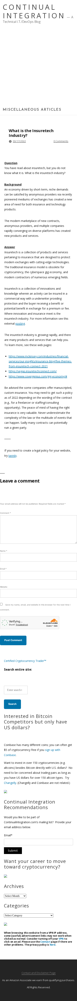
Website (3, 587)
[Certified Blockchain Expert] (5, 792)
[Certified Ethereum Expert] (5, 925)
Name (3, 551)
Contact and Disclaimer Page (39, 973)
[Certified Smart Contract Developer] (5, 876)
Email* (8, 835)
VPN (61, 938)
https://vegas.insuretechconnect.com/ (33, 371)
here (52, 944)
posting (20, 323)
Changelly (10, 783)
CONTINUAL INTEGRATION (34, 11)
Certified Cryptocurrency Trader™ (25, 661)
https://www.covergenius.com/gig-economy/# (38, 376)
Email (3, 569)
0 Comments (61, 141)
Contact (45, 941)
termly (12, 455)
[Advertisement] (38, 67)
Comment (5, 513)
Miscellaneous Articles (32, 110)
